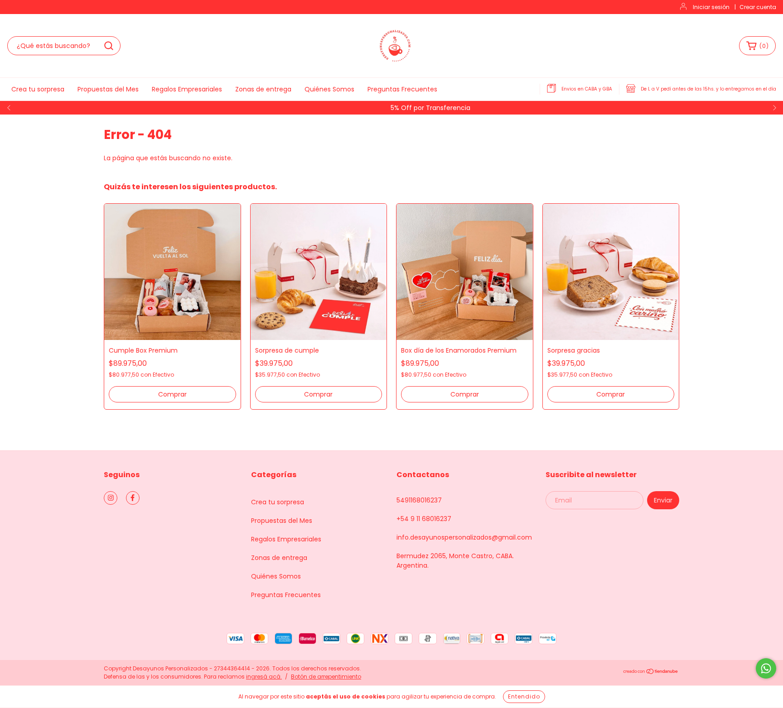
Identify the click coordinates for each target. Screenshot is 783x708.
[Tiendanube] (651, 672)
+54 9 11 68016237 (423, 518)
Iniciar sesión (711, 7)
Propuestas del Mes (108, 89)
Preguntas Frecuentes (402, 89)
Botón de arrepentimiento (326, 676)
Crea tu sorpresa (37, 89)
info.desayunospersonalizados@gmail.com (464, 537)
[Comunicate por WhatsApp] (766, 668)
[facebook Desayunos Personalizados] (133, 498)
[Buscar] (109, 46)
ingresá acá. (264, 676)
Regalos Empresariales (187, 89)
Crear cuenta (758, 7)
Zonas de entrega (263, 89)
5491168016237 (419, 500)
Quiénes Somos (329, 89)
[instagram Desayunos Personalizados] (110, 498)
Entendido (524, 696)
